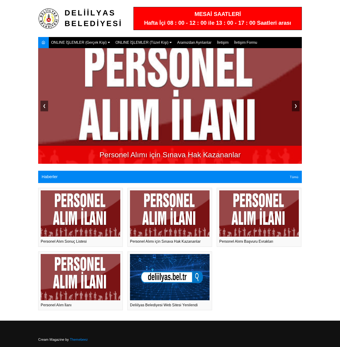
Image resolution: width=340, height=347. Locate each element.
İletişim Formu (245, 42)
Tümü (294, 177)
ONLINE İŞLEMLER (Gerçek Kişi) (79, 42)
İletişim (223, 42)
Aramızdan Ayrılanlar (194, 42)
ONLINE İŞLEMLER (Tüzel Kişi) (141, 42)
